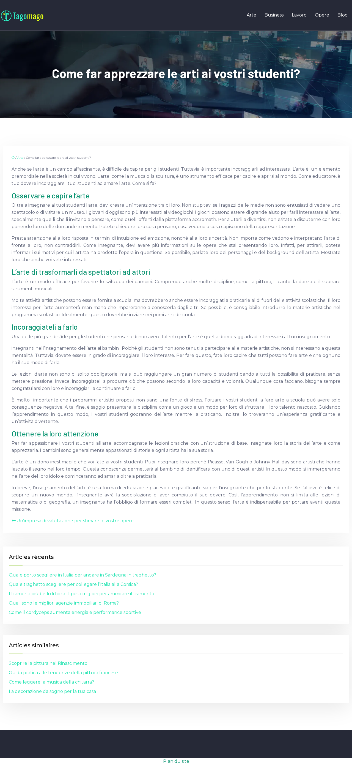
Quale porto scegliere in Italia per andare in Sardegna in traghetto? (82, 575)
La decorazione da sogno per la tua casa (52, 691)
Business (274, 15)
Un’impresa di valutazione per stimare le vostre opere (75, 520)
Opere (322, 15)
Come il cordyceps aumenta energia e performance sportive (75, 612)
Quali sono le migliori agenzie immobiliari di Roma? (64, 603)
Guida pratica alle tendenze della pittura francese (63, 672)
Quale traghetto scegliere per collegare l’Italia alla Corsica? (73, 584)
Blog (342, 15)
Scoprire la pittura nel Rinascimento (48, 663)
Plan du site (176, 761)
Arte (251, 15)
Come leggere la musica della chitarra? (51, 682)
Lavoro (299, 15)
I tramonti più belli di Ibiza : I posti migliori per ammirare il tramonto (81, 593)
